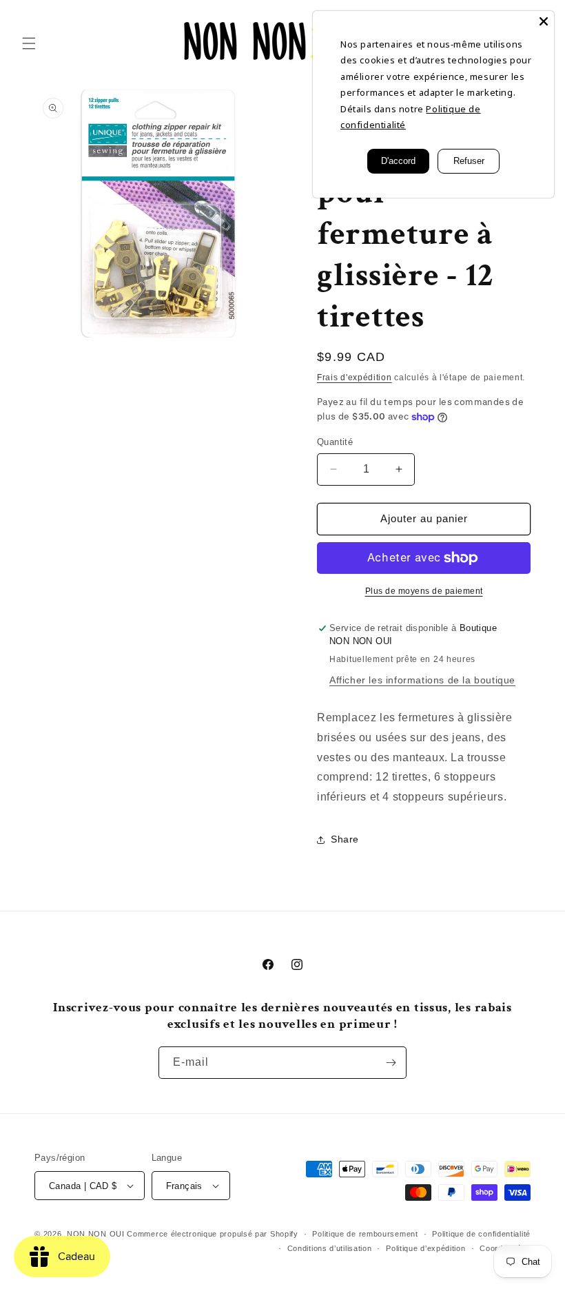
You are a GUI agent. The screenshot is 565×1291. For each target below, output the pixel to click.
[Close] (544, 21)
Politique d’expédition (425, 1248)
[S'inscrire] (391, 1062)
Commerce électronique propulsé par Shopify (212, 1234)
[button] (29, 43)
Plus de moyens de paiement (424, 591)
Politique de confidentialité (481, 1234)
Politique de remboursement (365, 1234)
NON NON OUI (96, 1234)
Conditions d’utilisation (329, 1248)
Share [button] (345, 839)
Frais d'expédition (354, 377)
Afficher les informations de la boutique (422, 679)
